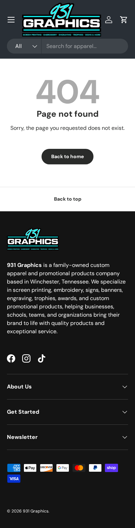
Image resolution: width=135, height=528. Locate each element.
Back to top (67, 199)
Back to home (67, 156)
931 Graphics (35, 511)
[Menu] (11, 19)
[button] (124, 19)
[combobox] (67, 46)
